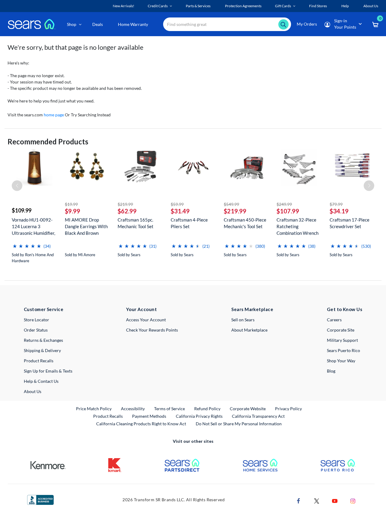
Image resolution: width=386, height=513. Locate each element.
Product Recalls (38, 360)
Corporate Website (248, 408)
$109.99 (21, 210)
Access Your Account (146, 319)
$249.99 (284, 204)
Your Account (141, 309)
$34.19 (339, 211)
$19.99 (71, 204)
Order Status (36, 329)
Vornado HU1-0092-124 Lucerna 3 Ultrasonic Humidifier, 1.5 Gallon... (33, 226)
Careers (334, 319)
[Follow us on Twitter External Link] (317, 500)
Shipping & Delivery (42, 350)
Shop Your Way (341, 360)
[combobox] (227, 24)
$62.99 (127, 211)
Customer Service (43, 309)
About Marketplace (249, 329)
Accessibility (133, 408)
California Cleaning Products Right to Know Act (141, 423)
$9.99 (72, 211)
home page (54, 114)
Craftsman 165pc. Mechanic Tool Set (135, 223)
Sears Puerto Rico (343, 350)
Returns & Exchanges (43, 340)
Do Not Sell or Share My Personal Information (239, 423)
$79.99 (336, 204)
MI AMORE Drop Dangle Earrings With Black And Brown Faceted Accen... (86, 226)
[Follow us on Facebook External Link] (299, 500)
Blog (331, 370)
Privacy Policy (288, 408)
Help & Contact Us (41, 381)
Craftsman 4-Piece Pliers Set (189, 223)
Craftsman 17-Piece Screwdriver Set (349, 223)
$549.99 (231, 204)
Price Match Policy (94, 408)
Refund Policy (207, 408)
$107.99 (288, 211)
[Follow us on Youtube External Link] (335, 500)
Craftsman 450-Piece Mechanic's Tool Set (245, 223)
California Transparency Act (258, 416)
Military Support (342, 340)
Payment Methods (149, 416)
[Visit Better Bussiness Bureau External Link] (40, 499)
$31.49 (180, 211)
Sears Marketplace (252, 309)
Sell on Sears (243, 319)
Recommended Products (48, 141)
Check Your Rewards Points (152, 329)
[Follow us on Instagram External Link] (353, 500)
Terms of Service (169, 408)
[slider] (27, 243)
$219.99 (125, 204)
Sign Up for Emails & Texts (48, 370)
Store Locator (36, 319)
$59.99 (177, 204)
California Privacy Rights (199, 416)
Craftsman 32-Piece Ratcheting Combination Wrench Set (297, 226)
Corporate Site (340, 329)
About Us (32, 391)
